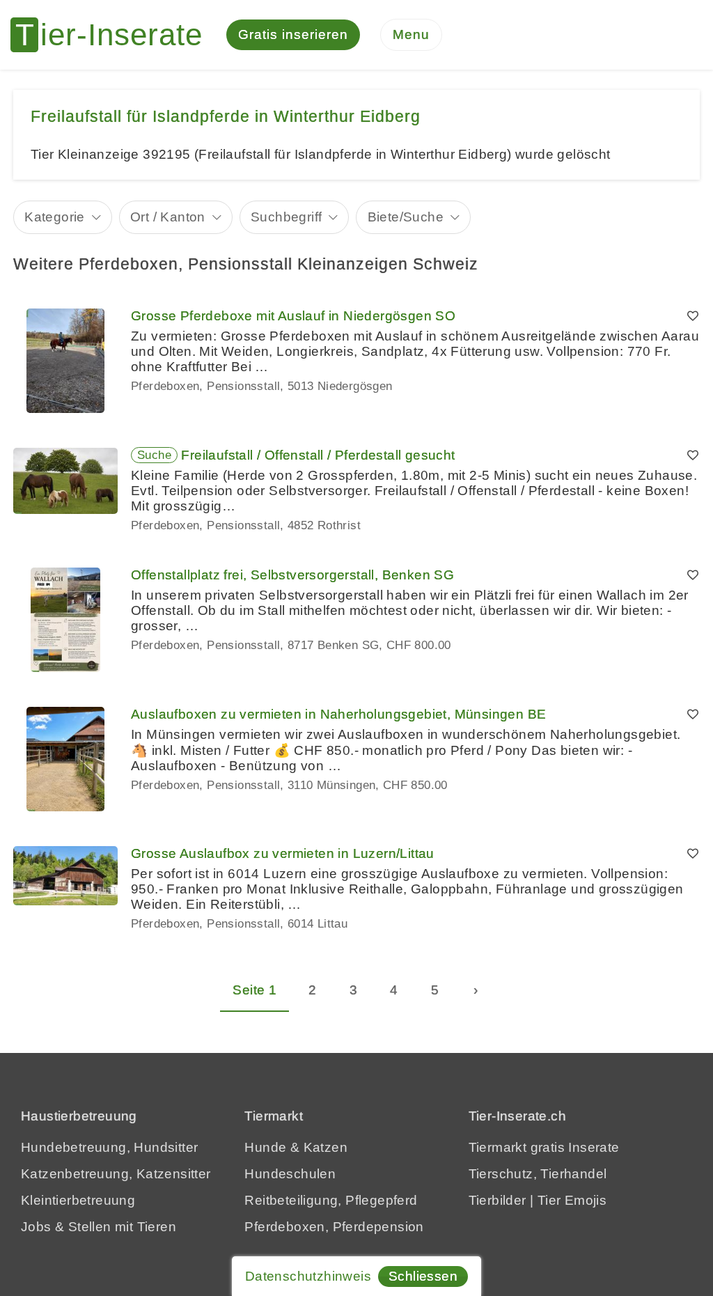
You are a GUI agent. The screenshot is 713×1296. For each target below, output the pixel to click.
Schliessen (423, 1276)
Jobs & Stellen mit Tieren (98, 1226)
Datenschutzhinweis (308, 1276)
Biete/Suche (406, 217)
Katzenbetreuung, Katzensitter (116, 1173)
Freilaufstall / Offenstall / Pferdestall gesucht (318, 455)
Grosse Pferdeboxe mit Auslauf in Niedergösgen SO (293, 316)
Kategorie (54, 217)
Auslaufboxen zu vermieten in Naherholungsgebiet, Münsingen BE (338, 714)
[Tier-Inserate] (114, 35)
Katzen (325, 1147)
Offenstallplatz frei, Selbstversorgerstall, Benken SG (292, 575)
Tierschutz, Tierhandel (538, 1173)
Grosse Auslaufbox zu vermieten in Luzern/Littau (282, 853)
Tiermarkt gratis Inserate (544, 1147)
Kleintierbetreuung (78, 1200)
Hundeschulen (290, 1173)
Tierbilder (497, 1200)
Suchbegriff (286, 217)
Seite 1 (254, 990)
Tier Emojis (572, 1200)
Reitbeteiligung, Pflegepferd (330, 1200)
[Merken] (693, 316)
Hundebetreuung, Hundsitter (109, 1147)
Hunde (265, 1147)
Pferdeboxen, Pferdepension (333, 1226)
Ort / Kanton (167, 217)
